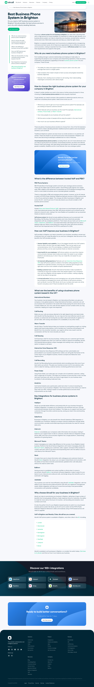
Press (49, 666)
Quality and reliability (53, 642)
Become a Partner (32, 668)
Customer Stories (32, 664)
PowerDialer (70, 639)
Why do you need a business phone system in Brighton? (18, 36)
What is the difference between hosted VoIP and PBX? (19, 47)
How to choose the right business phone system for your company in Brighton (18, 42)
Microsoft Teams (39, 447)
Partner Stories (31, 666)
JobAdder (71, 482)
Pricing (50, 2)
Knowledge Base (32, 662)
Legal (25, 683)
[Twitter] (12, 650)
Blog (29, 660)
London (40, 522)
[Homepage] (9, 2)
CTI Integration (71, 648)
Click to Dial (70, 650)
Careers (49, 664)
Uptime (49, 668)
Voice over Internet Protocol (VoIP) (49, 208)
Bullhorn (51, 222)
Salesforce (42, 222)
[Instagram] (18, 650)
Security (37, 683)
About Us (50, 662)
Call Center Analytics (73, 646)
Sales (29, 644)
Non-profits (30, 650)
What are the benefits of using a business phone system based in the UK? (19, 57)
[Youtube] (21, 650)
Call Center (30, 639)
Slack (40, 460)
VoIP (29, 672)
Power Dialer (47, 111)
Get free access (81, 2)
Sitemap (42, 683)
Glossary (30, 674)
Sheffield (40, 539)
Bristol (39, 546)
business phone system (71, 60)
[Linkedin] (15, 650)
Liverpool (40, 542)
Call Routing (70, 644)
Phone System (31, 646)
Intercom (37, 432)
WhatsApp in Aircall (72, 652)
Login (73, 2)
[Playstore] (12, 656)
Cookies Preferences (50, 683)
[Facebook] (9, 650)
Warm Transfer (57, 111)
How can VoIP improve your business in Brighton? (18, 52)
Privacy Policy (31, 683)
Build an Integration (32, 670)
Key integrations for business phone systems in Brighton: (19, 62)
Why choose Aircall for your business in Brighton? (18, 67)
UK (79, 517)
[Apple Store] (9, 656)
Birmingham (41, 536)
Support (30, 642)
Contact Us (50, 660)
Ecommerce (30, 648)
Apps (49, 644)
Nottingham (41, 532)
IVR (68, 642)
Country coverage (52, 648)
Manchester (41, 526)
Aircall (10, 7)
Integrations (50, 639)
